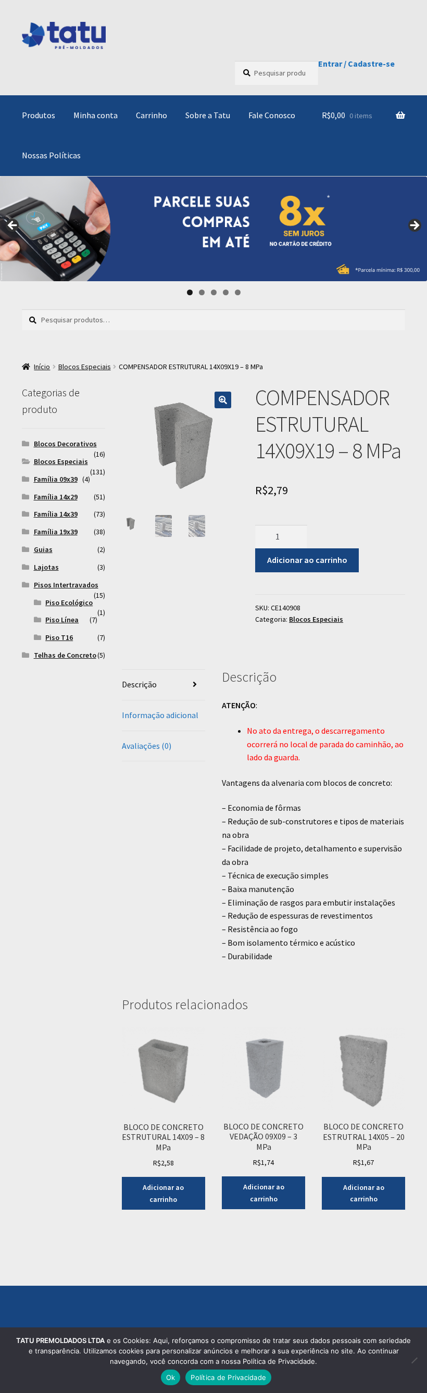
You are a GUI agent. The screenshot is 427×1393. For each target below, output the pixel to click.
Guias (43, 549)
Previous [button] (13, 226)
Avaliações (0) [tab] (146, 746)
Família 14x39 (56, 514)
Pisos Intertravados (66, 584)
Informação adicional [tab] (160, 715)
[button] (223, 400)
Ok (170, 1377)
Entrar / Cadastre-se (356, 63)
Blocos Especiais (84, 366)
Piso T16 (59, 637)
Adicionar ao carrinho (307, 560)
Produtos (38, 115)
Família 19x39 (56, 531)
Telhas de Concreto (65, 655)
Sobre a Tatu (207, 115)
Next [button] (414, 226)
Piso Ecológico (69, 602)
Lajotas (46, 567)
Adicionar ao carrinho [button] (163, 1193)
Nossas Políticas (51, 155)
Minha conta (95, 115)
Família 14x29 (56, 496)
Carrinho (151, 115)
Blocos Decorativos (65, 443)
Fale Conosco (271, 115)
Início (42, 366)
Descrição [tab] (139, 684)
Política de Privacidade (228, 1377)
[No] (414, 1360)
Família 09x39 (56, 479)
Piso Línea (62, 619)
